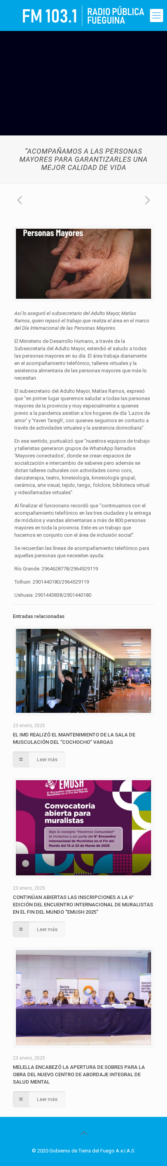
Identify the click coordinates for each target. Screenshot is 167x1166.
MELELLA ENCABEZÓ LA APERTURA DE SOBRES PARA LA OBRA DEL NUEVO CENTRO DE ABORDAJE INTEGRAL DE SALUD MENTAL (79, 1074)
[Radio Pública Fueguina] (83, 15)
